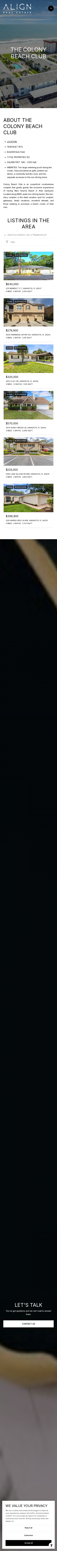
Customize (28, 1535)
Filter (12, 242)
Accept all (28, 1543)
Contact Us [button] (28, 1324)
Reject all (28, 1528)
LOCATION (12, 142)
